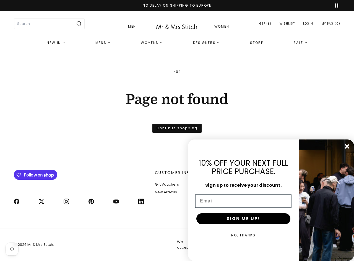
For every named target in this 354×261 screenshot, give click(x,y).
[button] (330, 24)
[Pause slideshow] (334, 5)
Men (132, 26)
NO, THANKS (243, 235)
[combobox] (49, 23)
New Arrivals (166, 192)
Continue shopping (177, 128)
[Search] (79, 23)
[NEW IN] (56, 42)
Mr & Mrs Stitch (40, 244)
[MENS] (102, 42)
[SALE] (300, 42)
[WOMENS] (152, 42)
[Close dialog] (347, 146)
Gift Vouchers (167, 184)
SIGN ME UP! (243, 218)
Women (221, 26)
